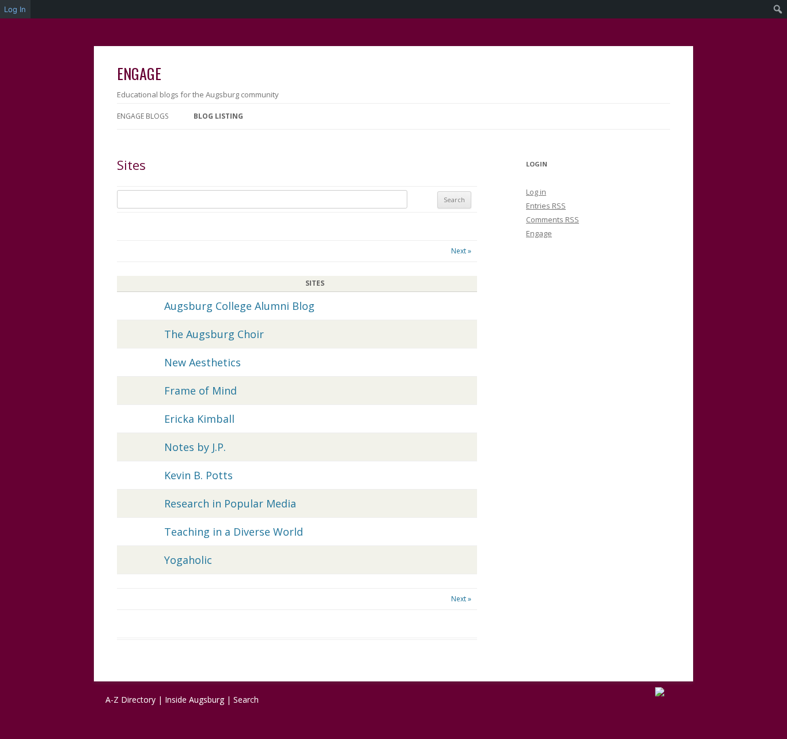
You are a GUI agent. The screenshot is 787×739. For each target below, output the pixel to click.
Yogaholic (188, 560)
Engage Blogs (142, 116)
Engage (139, 73)
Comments (552, 219)
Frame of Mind (200, 390)
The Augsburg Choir (214, 334)
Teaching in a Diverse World (233, 532)
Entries (546, 205)
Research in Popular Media (230, 503)
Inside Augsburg (194, 699)
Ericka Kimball (199, 419)
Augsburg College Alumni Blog (239, 306)
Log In (15, 9)
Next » (461, 251)
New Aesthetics (202, 362)
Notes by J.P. (195, 447)
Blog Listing (218, 116)
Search (246, 699)
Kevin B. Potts (198, 475)
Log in (536, 192)
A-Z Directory (130, 699)
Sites (131, 164)
